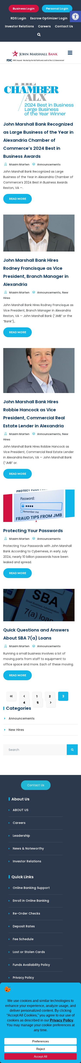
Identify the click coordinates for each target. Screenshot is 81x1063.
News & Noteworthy (28, 848)
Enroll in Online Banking (31, 900)
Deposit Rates (24, 926)
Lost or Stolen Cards (29, 952)
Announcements (22, 718)
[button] (75, 16)
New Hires (16, 730)
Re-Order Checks (26, 913)
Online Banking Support (31, 888)
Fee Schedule (23, 939)
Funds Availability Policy (31, 965)
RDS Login (18, 18)
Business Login (24, 9)
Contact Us (64, 26)
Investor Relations (19, 26)
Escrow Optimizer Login (48, 18)
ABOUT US (20, 810)
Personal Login (57, 9)
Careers (44, 26)
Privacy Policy (23, 977)
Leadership (21, 835)
